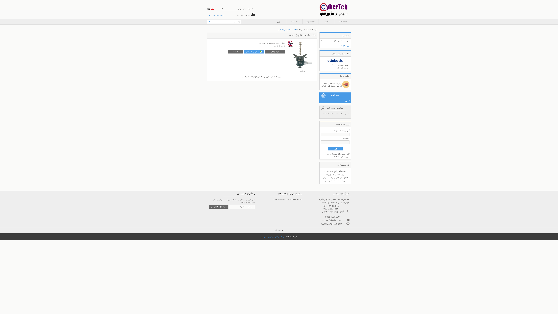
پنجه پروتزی (328, 171)
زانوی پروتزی (330, 174)
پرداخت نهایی (310, 21)
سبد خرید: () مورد (243, 15)
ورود (278, 21)
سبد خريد (335, 95)
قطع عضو (344, 177)
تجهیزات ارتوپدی (341, 41)
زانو (334, 181)
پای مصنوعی (328, 177)
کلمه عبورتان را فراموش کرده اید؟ (338, 154)
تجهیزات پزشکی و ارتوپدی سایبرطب (273, 237)
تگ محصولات (343, 165)
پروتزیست (341, 174)
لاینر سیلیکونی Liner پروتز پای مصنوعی (286, 199)
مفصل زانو (340, 171)
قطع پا (336, 177)
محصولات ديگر (342, 68)
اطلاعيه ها (344, 76)
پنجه (339, 181)
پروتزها (345, 46)
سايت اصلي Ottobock (340, 65)
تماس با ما (278, 230)
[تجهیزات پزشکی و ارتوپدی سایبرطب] (333, 4)
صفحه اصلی (342, 21)
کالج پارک (328, 181)
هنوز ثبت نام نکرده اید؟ (341, 156)
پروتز (343, 181)
